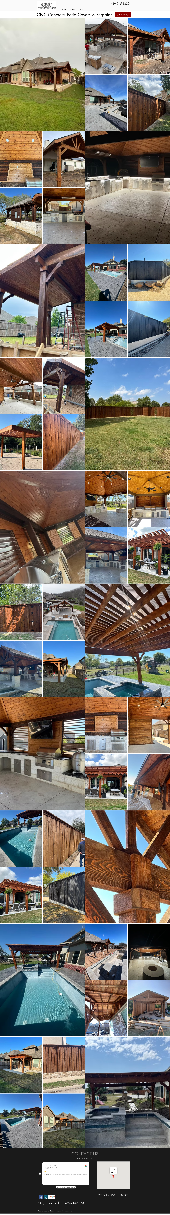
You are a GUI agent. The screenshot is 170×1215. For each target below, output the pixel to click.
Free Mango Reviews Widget (67, 1187)
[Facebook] (41, 1197)
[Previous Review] (40, 1174)
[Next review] (91, 1174)
